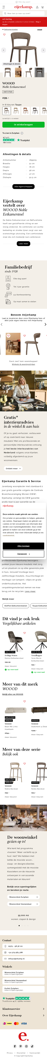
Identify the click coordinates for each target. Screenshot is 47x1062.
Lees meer (23, 244)
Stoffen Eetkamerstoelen (15, 606)
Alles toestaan (23, 546)
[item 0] (19, 925)
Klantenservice (11, 1008)
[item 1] (22, 925)
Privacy (10, 1053)
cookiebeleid (8, 535)
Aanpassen (22, 554)
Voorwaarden (35, 1053)
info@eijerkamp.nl (16, 959)
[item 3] (27, 925)
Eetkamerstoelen (11, 29)
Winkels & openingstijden (23, 364)
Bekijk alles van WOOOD (12, 694)
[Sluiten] (45, 19)
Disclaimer (21, 1053)
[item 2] (24, 925)
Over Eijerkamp (12, 1015)
